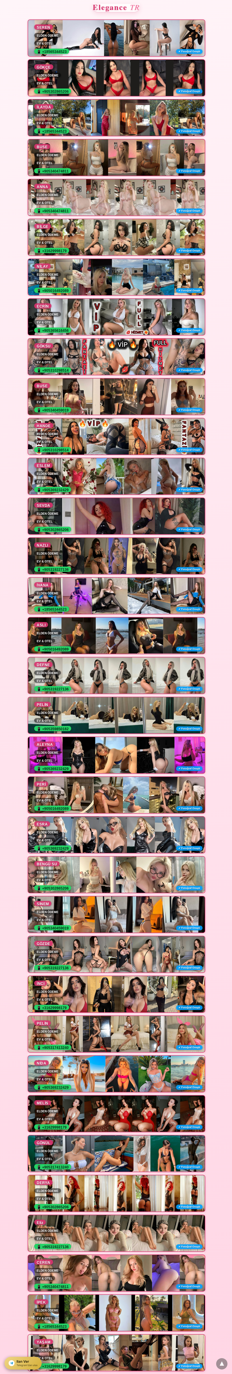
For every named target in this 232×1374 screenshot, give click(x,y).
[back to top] (221, 1363)
